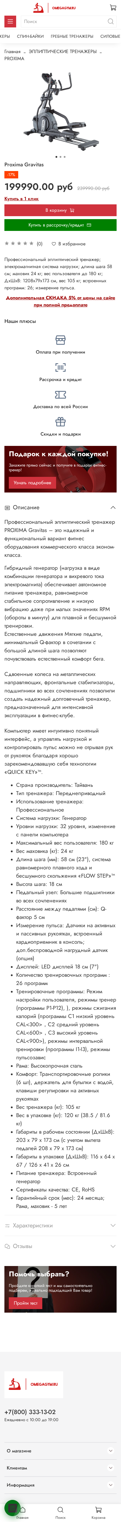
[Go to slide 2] (60, 157)
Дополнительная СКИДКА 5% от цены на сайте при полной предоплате (60, 301)
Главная (12, 51)
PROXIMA (14, 58)
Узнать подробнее (32, 482)
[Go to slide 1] (56, 157)
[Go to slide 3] (64, 157)
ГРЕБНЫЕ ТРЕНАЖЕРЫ (72, 36)
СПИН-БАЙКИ (30, 36)
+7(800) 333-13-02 (30, 1412)
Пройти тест (25, 1303)
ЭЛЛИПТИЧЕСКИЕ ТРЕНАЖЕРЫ (63, 51)
